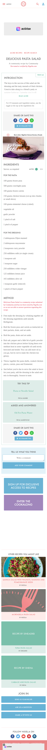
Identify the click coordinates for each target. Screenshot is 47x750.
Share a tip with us (23, 715)
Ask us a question (23, 707)
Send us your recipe (23, 699)
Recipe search (30, 53)
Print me (40, 75)
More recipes (16, 53)
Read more (23, 96)
